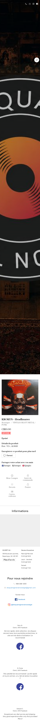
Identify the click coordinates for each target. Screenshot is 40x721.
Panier (28, 487)
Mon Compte (12, 478)
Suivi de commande (28, 479)
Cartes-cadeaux (12, 495)
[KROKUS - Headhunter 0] (20, 397)
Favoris (12, 487)
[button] (9, 455)
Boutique (6, 423)
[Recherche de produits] (36, 60)
